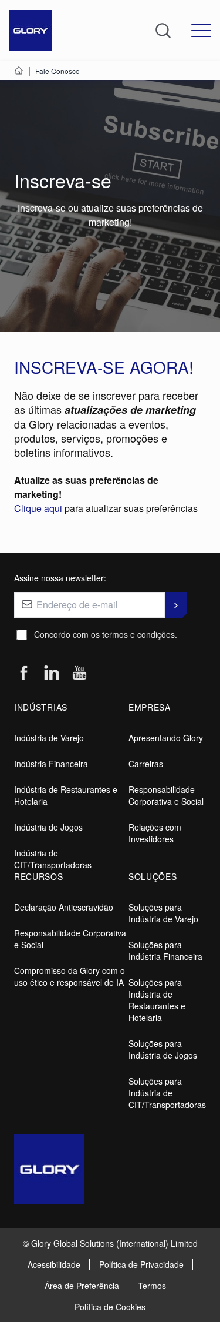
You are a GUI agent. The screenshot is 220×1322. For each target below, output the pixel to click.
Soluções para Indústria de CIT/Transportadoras (167, 1092)
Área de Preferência (82, 1285)
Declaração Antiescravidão (63, 907)
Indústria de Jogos (48, 827)
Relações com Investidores (154, 833)
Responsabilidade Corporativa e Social (166, 795)
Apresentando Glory (165, 738)
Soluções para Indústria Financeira (165, 950)
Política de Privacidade (141, 1264)
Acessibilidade (54, 1264)
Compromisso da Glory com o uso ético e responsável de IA (69, 976)
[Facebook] (23, 673)
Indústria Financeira (51, 763)
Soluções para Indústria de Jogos (162, 1049)
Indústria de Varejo (49, 738)
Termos (152, 1285)
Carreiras (145, 763)
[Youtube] (79, 673)
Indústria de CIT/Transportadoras (53, 859)
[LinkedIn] (51, 673)
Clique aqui (39, 508)
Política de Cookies (110, 1307)
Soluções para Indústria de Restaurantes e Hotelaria (156, 999)
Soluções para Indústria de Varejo (163, 913)
